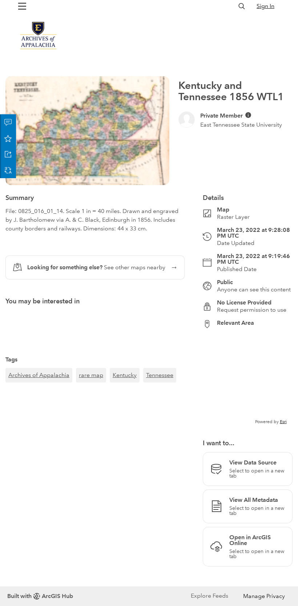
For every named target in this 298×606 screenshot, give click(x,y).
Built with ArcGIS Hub (40, 596)
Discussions (8, 122)
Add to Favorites (8, 138)
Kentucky (125, 375)
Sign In (265, 6)
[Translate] (8, 170)
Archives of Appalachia (38, 375)
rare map (91, 375)
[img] (248, 115)
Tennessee (159, 375)
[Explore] (248, 379)
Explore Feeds (209, 595)
